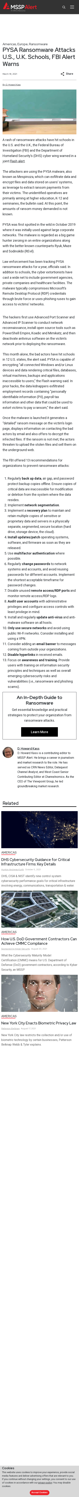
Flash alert (17, 161)
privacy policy (45, 1482)
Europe (22, 44)
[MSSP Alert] (20, 7)
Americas (9, 44)
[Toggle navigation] (72, 7)
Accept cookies (39, 1492)
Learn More (39, 732)
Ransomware (38, 44)
